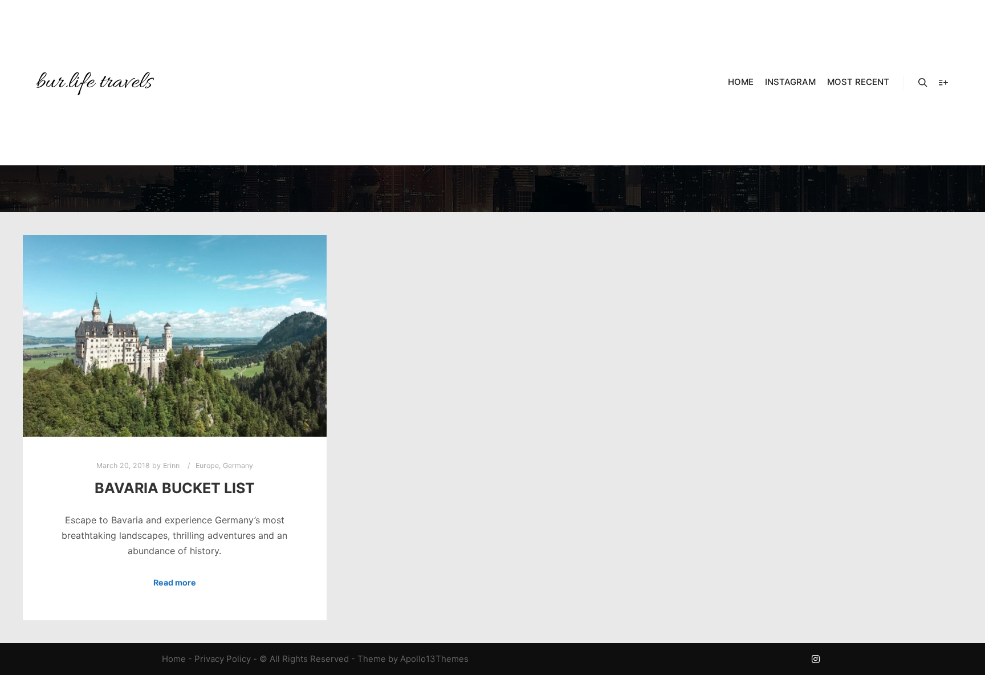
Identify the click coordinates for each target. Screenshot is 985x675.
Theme (371, 658)
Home (174, 658)
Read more (174, 582)
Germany (238, 465)
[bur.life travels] (94, 82)
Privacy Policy (222, 658)
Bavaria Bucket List (175, 488)
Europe (207, 465)
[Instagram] (815, 659)
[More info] (943, 82)
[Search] (923, 82)
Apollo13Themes (434, 658)
